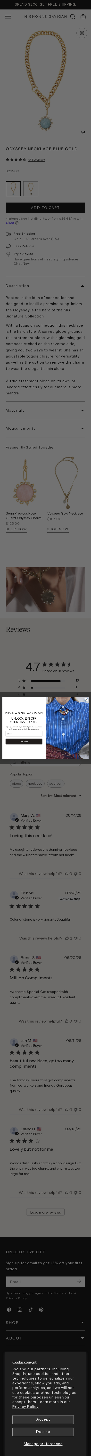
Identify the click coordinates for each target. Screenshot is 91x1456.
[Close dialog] (86, 700)
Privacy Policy (25, 1407)
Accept (43, 1419)
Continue (24, 741)
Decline (43, 1432)
